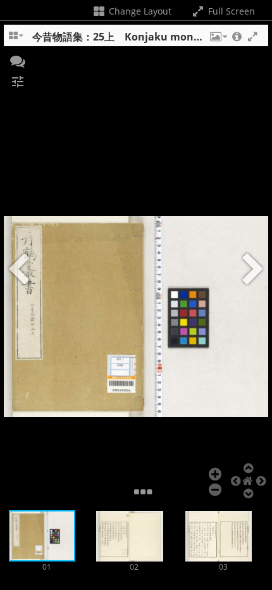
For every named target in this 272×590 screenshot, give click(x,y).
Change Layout (138, 11)
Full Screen (230, 11)
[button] (217, 39)
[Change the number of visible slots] (16, 39)
